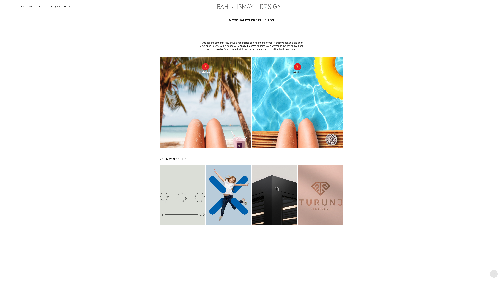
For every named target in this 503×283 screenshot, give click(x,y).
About (31, 6)
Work (21, 6)
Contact (43, 6)
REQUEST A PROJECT (62, 6)
